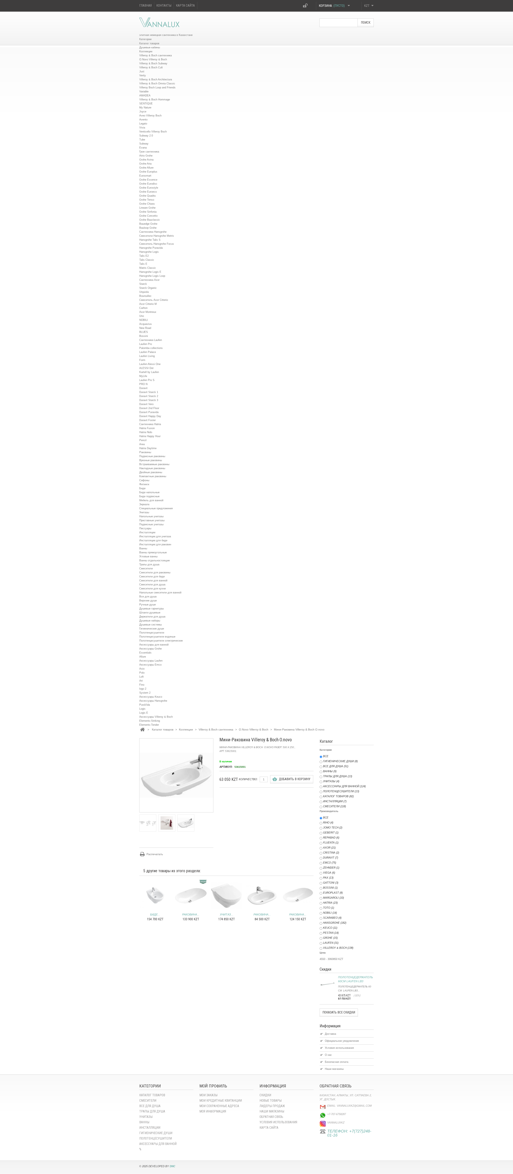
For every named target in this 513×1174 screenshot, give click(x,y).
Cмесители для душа (152, 584)
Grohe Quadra (147, 195)
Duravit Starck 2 (148, 396)
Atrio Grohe (145, 155)
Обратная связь (271, 1117)
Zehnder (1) (331, 867)
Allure (142, 656)
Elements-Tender (149, 724)
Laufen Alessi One (150, 364)
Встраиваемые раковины (154, 464)
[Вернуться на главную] (142, 729)
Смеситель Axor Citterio (153, 299)
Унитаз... (226, 914)
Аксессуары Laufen (151, 660)
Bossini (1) (330, 887)
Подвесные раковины (152, 456)
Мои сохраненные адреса (219, 1106)
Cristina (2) (331, 852)
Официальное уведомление (342, 1040)
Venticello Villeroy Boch (153, 131)
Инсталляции (147, 532)
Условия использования (339, 1047)
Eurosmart (145, 175)
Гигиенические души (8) (340, 761)
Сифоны (144, 480)
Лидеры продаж (272, 1106)
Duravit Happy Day (150, 416)
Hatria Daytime (148, 448)
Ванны (143, 548)
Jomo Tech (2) (332, 827)
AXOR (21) (329, 847)
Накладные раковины (152, 468)
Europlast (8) (333, 892)
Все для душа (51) (335, 766)
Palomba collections (151, 348)
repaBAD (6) (331, 837)
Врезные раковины (150, 460)
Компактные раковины (152, 476)
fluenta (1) (330, 842)
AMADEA (144, 95)
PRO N (143, 384)
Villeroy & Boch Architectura (155, 79)
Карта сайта (185, 5)
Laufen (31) (330, 942)
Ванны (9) (329, 771)
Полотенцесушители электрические (161, 640)
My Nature (145, 107)
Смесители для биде (152, 576)
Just (141, 71)
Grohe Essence (148, 179)
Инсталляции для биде (153, 540)
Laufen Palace (147, 352)
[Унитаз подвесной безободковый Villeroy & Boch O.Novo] (226, 895)
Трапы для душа (149, 564)
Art (141, 680)
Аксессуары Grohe (150, 648)
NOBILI (143, 319)
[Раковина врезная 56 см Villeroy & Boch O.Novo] (262, 895)
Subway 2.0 (146, 135)
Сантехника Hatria (150, 424)
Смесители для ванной (153, 580)
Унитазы (144, 512)
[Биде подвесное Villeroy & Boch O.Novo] (155, 895)
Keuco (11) (330, 927)
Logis (142, 708)
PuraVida (144, 704)
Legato (143, 123)
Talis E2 (144, 255)
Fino (141, 684)
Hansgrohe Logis (149, 251)
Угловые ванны (148, 556)
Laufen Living (147, 356)
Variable (143, 91)
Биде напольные (149, 492)
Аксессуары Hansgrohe (153, 700)
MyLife (143, 376)
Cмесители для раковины (154, 572)
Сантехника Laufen (150, 339)
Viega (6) (329, 872)
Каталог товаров (149, 43)
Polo (141, 672)
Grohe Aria (145, 163)
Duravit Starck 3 (148, 400)
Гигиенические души (151, 628)
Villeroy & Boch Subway (153, 63)
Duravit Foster (147, 420)
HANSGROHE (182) (334, 922)
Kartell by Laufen (149, 372)
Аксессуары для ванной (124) (344, 786)
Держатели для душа (152, 616)
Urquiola (144, 291)
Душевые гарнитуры (151, 608)
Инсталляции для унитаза (155, 536)
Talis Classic (146, 259)
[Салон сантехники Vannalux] (159, 22)
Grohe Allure (146, 167)
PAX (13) (328, 877)
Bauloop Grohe (148, 227)
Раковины (145, 452)
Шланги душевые (149, 612)
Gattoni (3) (330, 882)
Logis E (143, 712)
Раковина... (190, 914)
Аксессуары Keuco (150, 696)
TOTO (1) (328, 907)
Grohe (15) (330, 937)
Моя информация (212, 1111)
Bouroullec (145, 295)
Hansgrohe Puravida (151, 247)
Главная (145, 5)
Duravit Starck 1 (148, 392)
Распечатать (154, 854)
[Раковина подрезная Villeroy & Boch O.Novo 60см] (191, 895)
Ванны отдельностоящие (154, 560)
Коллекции (145, 51)
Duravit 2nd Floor (149, 408)
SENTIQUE (146, 103)
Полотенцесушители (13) (341, 791)
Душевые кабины (149, 47)
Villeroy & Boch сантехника (155, 55)
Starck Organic (148, 287)
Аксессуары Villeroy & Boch (156, 716)
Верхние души (148, 600)
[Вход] (306, 6)
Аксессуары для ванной (154, 644)
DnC (172, 1166)
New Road (145, 327)
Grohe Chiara (147, 203)
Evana (143, 147)
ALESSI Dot (146, 368)
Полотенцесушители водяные (157, 636)
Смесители (146, 568)
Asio (141, 668)
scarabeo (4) (332, 917)
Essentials (145, 652)
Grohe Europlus (148, 171)
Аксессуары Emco (150, 664)
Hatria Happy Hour (150, 436)
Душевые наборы (149, 620)
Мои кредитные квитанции (220, 1100)
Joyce (142, 111)
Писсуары (145, 528)
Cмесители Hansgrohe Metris (156, 235)
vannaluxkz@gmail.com (354, 1105)
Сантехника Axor (149, 279)
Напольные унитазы (151, 516)
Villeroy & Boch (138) (338, 947)
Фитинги (144, 484)
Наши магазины (334, 1068)
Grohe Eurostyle (148, 187)
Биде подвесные (149, 496)
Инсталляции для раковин (155, 544)
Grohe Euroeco (148, 191)
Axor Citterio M (148, 303)
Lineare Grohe (147, 207)
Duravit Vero (146, 404)
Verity (142, 75)
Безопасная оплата (336, 1061)
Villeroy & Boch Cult (151, 67)
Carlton (143, 307)
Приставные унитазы (152, 520)
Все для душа (148, 596)
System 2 (144, 692)
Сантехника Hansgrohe (153, 231)
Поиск (365, 22)
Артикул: (225, 766)
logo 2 (142, 688)
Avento (143, 119)
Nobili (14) (330, 912)
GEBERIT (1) (330, 832)
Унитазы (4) (331, 781)
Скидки (265, 1095)
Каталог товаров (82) (338, 796)
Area (142, 444)
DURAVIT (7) (330, 857)
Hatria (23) (330, 902)
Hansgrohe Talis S (150, 239)
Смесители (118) (334, 806)
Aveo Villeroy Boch (150, 115)
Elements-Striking (149, 720)
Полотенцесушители (151, 632)
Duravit (143, 388)
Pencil (142, 440)
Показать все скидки (338, 1012)
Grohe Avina (146, 159)
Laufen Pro (145, 344)
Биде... (155, 914)
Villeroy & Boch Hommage (154, 99)
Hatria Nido (145, 432)
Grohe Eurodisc (148, 183)
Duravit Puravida (149, 412)
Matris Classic (147, 267)
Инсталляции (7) (334, 801)
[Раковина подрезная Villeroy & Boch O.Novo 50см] (298, 895)
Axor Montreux (147, 311)
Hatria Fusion (147, 428)
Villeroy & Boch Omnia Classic (157, 83)
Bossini (143, 335)
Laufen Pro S (147, 380)
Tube (142, 139)
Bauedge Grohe (148, 223)
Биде (142, 488)
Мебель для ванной (151, 500)
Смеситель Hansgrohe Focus (156, 243)
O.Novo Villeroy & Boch (153, 59)
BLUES (143, 331)
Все (325, 756)
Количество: (248, 779)
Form (142, 360)
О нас (328, 1054)
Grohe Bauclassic (149, 219)
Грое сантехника (149, 151)
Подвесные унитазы (151, 524)
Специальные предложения (156, 508)
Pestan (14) (331, 932)
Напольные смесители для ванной (160, 592)
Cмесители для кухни (152, 588)
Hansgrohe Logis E (150, 271)
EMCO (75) (329, 862)
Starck (143, 283)
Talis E (143, 263)
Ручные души (147, 604)
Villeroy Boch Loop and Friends (157, 87)
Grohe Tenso (146, 199)
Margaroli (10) (333, 897)
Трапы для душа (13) (337, 776)
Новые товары (271, 1100)
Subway (143, 143)
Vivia (142, 127)
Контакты (163, 5)
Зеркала (144, 504)
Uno (141, 315)
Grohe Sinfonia (148, 211)
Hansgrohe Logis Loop (152, 275)
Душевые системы (150, 624)
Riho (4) (328, 822)
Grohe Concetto (148, 215)
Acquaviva (145, 323)
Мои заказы (208, 1095)
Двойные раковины (150, 472)
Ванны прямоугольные (153, 552)
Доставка (330, 1033)
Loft (141, 676)
